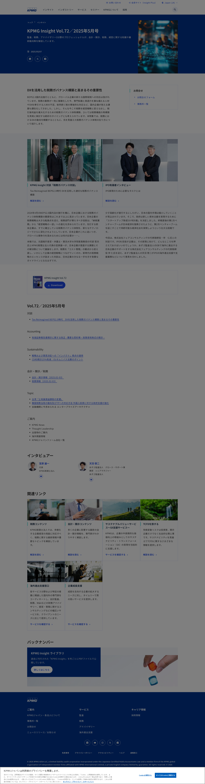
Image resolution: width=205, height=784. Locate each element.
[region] (102, 775)
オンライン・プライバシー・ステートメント (78, 781)
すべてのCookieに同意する (165, 775)
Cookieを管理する (145, 775)
